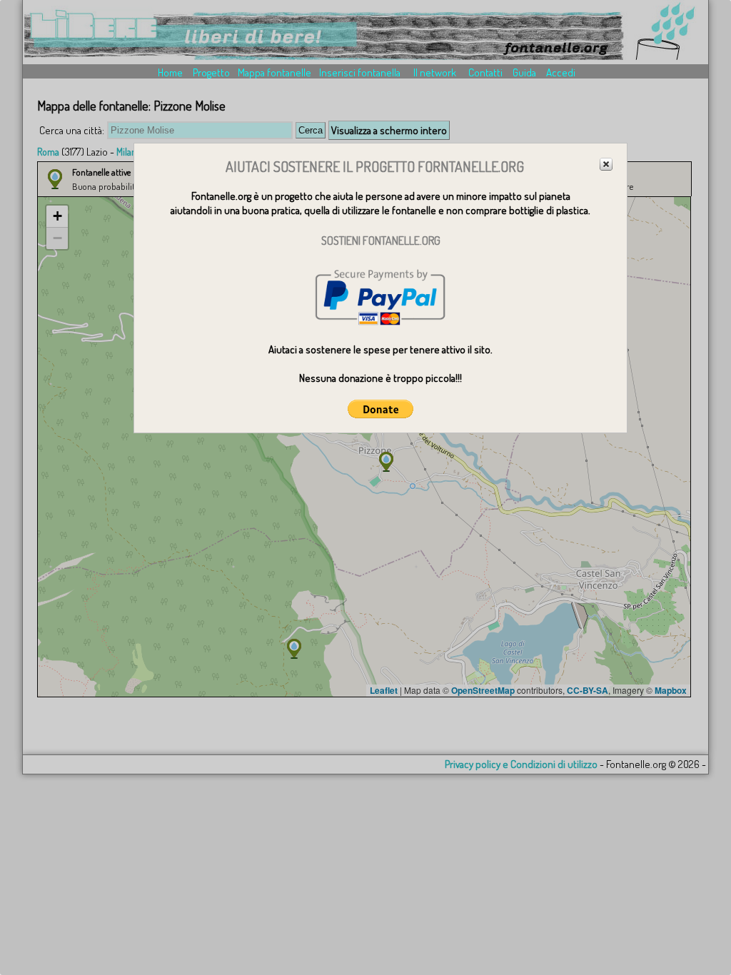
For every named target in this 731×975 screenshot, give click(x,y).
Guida (524, 72)
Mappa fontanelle (274, 72)
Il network (434, 72)
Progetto (211, 72)
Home (170, 72)
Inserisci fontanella (359, 72)
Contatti (485, 72)
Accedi (560, 72)
